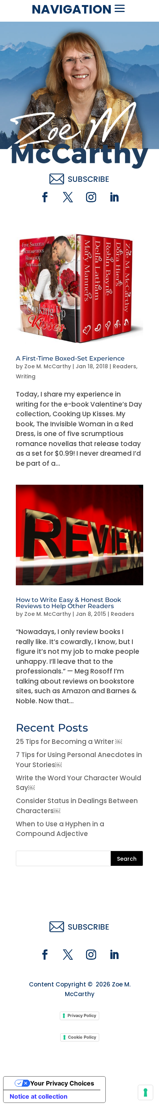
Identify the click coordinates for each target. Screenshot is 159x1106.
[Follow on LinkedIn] (114, 197)
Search (127, 859)
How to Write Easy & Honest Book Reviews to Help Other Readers (68, 603)
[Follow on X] (68, 197)
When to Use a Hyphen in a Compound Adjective (60, 829)
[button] (120, 8)
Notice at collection (39, 1096)
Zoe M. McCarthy (47, 366)
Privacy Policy (82, 1015)
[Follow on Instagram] (91, 197)
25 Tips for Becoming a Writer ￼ (69, 741)
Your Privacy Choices (62, 1083)
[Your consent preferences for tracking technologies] (145, 1092)
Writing (26, 376)
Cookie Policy (82, 1037)
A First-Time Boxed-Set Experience (70, 358)
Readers (124, 366)
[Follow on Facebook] (45, 197)
